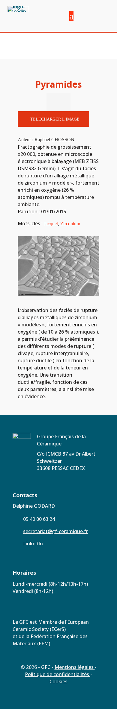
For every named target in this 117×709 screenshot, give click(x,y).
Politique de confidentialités (57, 674)
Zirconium (70, 223)
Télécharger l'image (55, 119)
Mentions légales (75, 667)
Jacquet (51, 223)
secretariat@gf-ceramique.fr (55, 531)
